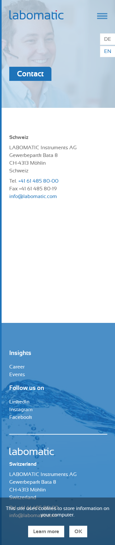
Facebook (20, 417)
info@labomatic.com (33, 196)
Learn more (46, 531)
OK (78, 531)
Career (17, 367)
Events (17, 374)
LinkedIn (19, 402)
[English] (107, 51)
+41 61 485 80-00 (38, 181)
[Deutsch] (107, 39)
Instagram (21, 409)
